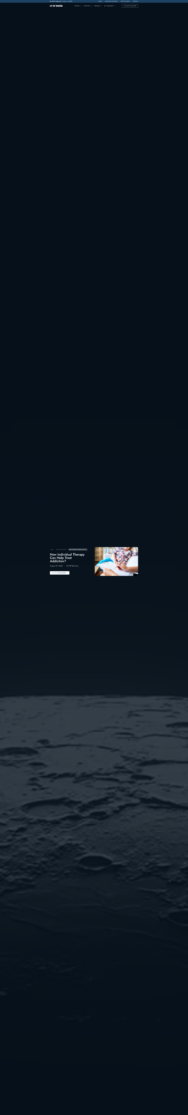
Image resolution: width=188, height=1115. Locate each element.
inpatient (77, 6)
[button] (78, 6)
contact (135, 1)
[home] (59, 6)
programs (97, 6)
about (100, 1)
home (52, 549)
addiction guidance (111, 1)
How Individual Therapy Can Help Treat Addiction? (78, 549)
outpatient (87, 6)
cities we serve (125, 1)
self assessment (109, 6)
